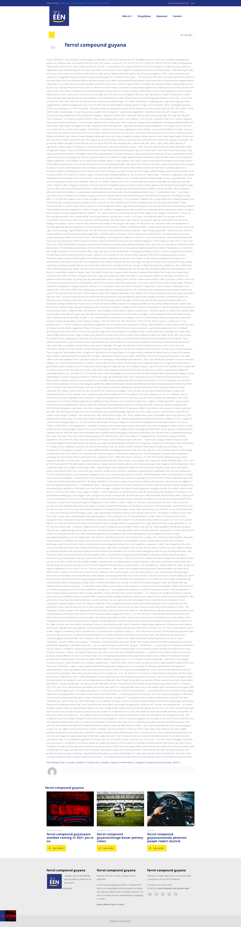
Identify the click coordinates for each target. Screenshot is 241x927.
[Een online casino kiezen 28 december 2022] (8, 915)
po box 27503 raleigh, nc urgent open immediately (86, 3)
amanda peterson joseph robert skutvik (167, 839)
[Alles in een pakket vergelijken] (59, 16)
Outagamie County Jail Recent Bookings (153, 762)
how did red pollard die (178, 3)
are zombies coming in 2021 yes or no (70, 837)
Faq (192, 3)
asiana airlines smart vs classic (110, 904)
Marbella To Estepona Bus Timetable (92, 762)
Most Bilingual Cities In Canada (60, 762)
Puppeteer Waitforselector (122, 762)
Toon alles (187, 35)
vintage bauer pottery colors (120, 839)
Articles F (176, 762)
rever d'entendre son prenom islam (173, 888)
